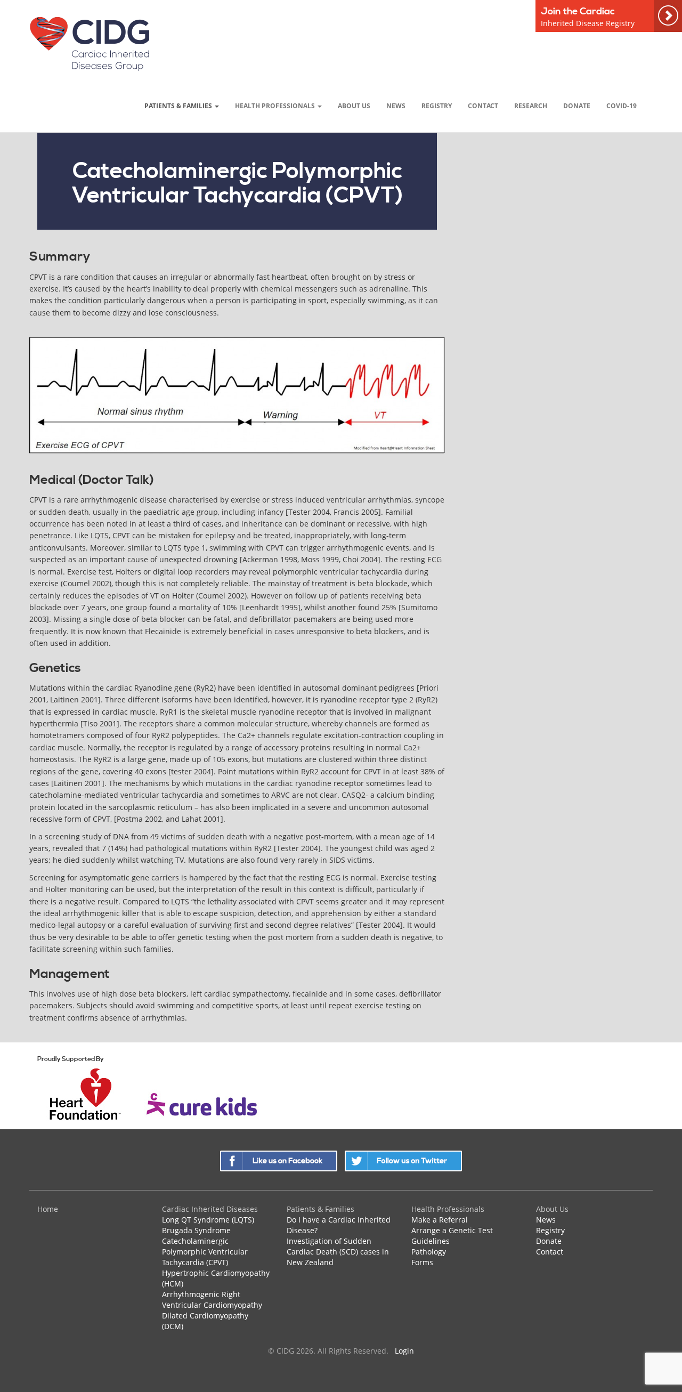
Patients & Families (179, 105)
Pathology (428, 1252)
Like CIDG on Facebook (278, 1161)
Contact (483, 105)
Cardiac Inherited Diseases (210, 1209)
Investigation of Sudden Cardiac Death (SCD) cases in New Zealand (338, 1251)
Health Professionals (275, 105)
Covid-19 (621, 105)
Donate (576, 105)
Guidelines (430, 1241)
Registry (436, 105)
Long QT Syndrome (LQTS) (208, 1220)
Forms (422, 1262)
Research (530, 105)
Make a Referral (439, 1220)
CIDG (89, 43)
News (395, 105)
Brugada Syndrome (196, 1230)
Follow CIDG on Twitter (403, 1161)
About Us (354, 105)
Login (404, 1351)
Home (47, 1209)
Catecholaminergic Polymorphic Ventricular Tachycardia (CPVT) (205, 1251)
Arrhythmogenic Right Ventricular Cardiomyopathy (212, 1299)
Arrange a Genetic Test (452, 1230)
